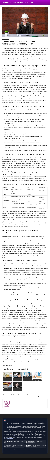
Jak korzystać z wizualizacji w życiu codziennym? (12, 394)
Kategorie (14, 2)
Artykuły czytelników (11, 6)
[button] (46, 2)
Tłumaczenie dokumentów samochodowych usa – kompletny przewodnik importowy (37, 395)
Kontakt (31, 2)
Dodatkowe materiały (41, 458)
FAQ (11, 2)
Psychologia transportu (8, 438)
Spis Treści (27, 2)
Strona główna (4, 6)
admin (5, 45)
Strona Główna (6, 2)
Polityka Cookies (20, 2)
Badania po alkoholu (12, 435)
